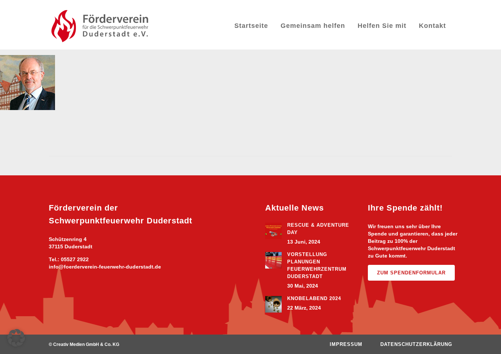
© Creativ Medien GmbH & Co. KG (84, 344)
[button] (16, 338)
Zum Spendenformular (411, 272)
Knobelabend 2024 (314, 298)
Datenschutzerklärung (416, 344)
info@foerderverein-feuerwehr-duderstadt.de (105, 267)
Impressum (346, 344)
